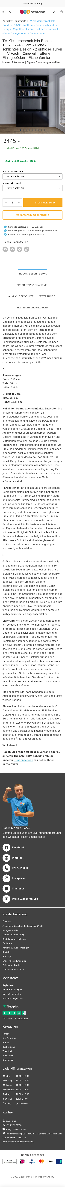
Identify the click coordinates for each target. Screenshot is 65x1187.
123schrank (17, 62)
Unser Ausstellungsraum (15, 961)
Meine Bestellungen (12, 989)
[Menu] (3, 11)
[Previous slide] (3, 3)
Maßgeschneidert (11, 930)
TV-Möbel (7, 1051)
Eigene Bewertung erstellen (43, 62)
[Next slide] (61, 3)
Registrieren (8, 985)
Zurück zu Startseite (15, 21)
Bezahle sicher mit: (32, 1155)
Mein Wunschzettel (12, 994)
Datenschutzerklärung (13, 934)
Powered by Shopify (43, 1176)
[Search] (10, 11)
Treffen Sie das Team (13, 969)
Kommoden (8, 1060)
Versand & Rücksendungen (16, 948)
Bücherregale (9, 1047)
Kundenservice (23, 760)
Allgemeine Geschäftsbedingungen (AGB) (23, 926)
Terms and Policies (32, 1170)
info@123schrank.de (15, 1129)
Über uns (7, 921)
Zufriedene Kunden (12, 965)
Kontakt (6, 952)
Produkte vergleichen (13, 998)
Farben (6, 1034)
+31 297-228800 (13, 1125)
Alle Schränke (9, 1038)
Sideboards (8, 1055)
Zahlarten (7, 943)
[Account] (54, 11)
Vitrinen (6, 1042)
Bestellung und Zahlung (14, 939)
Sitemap (7, 956)
